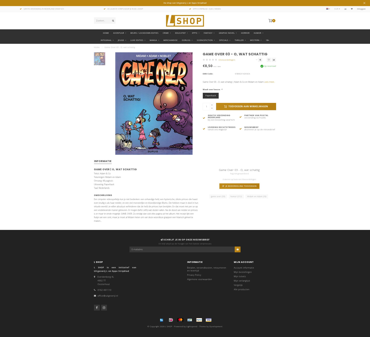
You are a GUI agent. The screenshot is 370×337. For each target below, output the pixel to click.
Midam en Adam (256, 196)
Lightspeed (191, 326)
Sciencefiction (205, 40)
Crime (166, 33)
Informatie (103, 161)
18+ (267, 40)
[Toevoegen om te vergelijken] (274, 60)
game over (218, 196)
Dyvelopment (215, 326)
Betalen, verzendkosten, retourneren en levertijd (206, 269)
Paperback (211, 95)
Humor (257, 33)
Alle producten (241, 289)
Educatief (180, 33)
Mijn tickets (240, 276)
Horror (245, 33)
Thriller (239, 40)
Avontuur (118, 33)
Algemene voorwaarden (199, 279)
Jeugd (121, 40)
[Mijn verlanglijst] (352, 9)
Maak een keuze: (212, 89)
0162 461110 (104, 290)
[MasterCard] (180, 320)
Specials (223, 40)
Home (106, 33)
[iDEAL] (171, 320)
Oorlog (186, 40)
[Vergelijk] (345, 9)
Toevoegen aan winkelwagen (248, 106)
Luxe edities (137, 40)
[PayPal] (199, 320)
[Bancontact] (189, 320)
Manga (153, 40)
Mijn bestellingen (243, 272)
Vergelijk (238, 285)
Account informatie (244, 267)
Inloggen (361, 9)
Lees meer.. (269, 81)
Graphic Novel (227, 33)
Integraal (106, 40)
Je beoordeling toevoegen (241, 186)
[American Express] (161, 320)
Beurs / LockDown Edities (145, 33)
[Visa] (208, 320)
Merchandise (170, 40)
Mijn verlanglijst (242, 280)
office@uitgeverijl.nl (108, 295)
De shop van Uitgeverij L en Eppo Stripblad (185, 3)
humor (236, 196)
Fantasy (208, 33)
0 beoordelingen (227, 60)
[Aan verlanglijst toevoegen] (269, 60)
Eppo (194, 33)
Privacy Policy (194, 275)
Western (254, 40)
